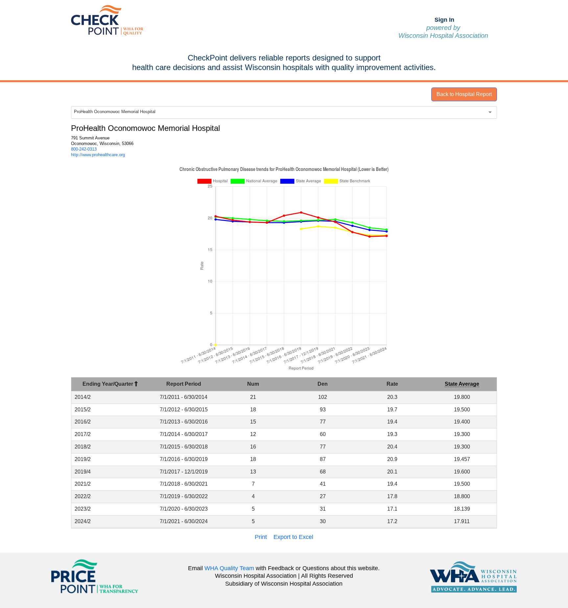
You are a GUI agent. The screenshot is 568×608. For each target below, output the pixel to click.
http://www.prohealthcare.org (98, 154)
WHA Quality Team (229, 568)
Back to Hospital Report (464, 94)
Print (261, 537)
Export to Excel (293, 537)
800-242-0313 (84, 149)
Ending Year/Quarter (108, 384)
